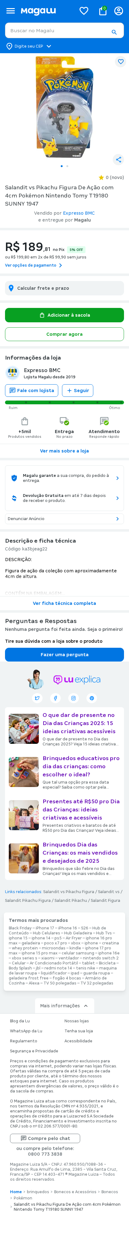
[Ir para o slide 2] (67, 166)
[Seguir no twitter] (37, 698)
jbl (38, 968)
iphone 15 (18, 938)
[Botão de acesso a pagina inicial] (46, 10)
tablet (88, 963)
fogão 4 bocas (67, 978)
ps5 (58, 938)
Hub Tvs (104, 933)
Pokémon (23, 1198)
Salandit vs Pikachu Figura (68, 892)
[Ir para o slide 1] (62, 166)
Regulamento (23, 1041)
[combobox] (64, 30)
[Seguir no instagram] (73, 698)
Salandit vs (109, 892)
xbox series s (24, 958)
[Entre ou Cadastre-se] (118, 10)
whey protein (25, 948)
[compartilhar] (118, 159)
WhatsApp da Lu (26, 1031)
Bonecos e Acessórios (75, 1192)
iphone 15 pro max (40, 953)
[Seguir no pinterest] (91, 698)
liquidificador (54, 973)
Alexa (34, 983)
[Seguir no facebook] (55, 698)
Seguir (81, 390)
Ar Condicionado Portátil (54, 963)
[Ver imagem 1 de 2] (64, 107)
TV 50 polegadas (60, 983)
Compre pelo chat (49, 1138)
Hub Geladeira (78, 933)
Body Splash (20, 968)
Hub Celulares (46, 933)
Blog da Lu (20, 1021)
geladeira (31, 943)
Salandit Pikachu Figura (28, 900)
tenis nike (85, 968)
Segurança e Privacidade (34, 1051)
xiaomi (47, 958)
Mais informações (60, 1005)
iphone (91, 943)
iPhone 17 (45, 928)
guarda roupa (96, 973)
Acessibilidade (78, 1041)
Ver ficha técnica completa (64, 603)
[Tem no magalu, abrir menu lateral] (10, 10)
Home (16, 1192)
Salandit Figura (105, 900)
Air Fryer (74, 938)
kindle (75, 948)
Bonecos (109, 1192)
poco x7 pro (55, 943)
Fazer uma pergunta (65, 654)
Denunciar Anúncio (26, 519)
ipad (75, 973)
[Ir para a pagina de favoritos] (84, 11)
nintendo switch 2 (101, 958)
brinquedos (38, 1192)
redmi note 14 (58, 968)
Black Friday (20, 928)
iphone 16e (109, 953)
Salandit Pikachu (70, 900)
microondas (53, 948)
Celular (19, 963)
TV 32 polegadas (96, 983)
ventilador (69, 958)
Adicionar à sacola (69, 315)
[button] (114, 32)
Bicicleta (107, 963)
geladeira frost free (29, 978)
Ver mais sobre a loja (64, 450)
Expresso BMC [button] (79, 213)
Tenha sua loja (78, 1031)
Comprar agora (64, 334)
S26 (84, 928)
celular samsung (78, 953)
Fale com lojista (35, 390)
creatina (110, 943)
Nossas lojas (76, 1021)
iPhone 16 (67, 928)
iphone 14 (41, 938)
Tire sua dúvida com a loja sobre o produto (53, 641)
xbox (75, 943)
